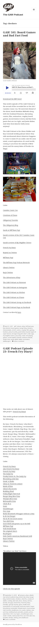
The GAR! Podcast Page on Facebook (16, 307)
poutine (26, 612)
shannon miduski (27, 337)
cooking (9, 601)
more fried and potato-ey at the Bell (16, 524)
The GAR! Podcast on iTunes (13, 297)
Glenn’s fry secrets (10, 489)
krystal (28, 332)
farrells (5, 603)
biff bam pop (30, 326)
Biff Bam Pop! (8, 257)
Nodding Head (8, 491)
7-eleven (18, 326)
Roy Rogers (7, 533)
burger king (23, 328)
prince (31, 612)
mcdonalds (14, 608)
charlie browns (10, 599)
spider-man (6, 339)
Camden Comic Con (10, 210)
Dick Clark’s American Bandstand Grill (17, 536)
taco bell (26, 616)
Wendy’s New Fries (10, 499)
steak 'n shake (7, 616)
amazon (22, 595)
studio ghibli (14, 339)
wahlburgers (7, 341)
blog (16, 597)
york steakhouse (23, 617)
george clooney (13, 604)
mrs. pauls (22, 610)
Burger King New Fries (11, 496)
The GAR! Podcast (13, 14)
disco (20, 601)
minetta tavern (22, 608)
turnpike (5, 617)
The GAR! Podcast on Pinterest (14, 282)
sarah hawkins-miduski (14, 337)
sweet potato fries (17, 616)
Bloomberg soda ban (11, 479)
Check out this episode (11, 589)
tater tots (32, 616)
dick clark (15, 601)
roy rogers (17, 614)
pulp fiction (6, 614)
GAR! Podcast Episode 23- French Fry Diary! (18, 349)
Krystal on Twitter (10, 252)
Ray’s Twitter (8, 272)
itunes (28, 606)
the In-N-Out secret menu (12, 519)
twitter (20, 339)
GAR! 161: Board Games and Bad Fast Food (19, 33)
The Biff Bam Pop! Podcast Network (16, 262)
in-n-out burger (15, 606)
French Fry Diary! (19, 411)
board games (15, 328)
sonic (31, 614)
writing (16, 617)
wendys (11, 617)
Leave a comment (19, 341)
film (28, 330)
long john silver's (22, 334)
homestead (6, 606)
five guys (10, 603)
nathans (28, 610)
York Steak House (9, 529)
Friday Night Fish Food (11, 494)
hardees (5, 332)
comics (19, 330)
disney (25, 601)
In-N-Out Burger (9, 516)
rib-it (11, 614)
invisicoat (23, 606)
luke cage (31, 334)
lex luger (14, 334)
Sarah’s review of (17, 243)
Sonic (5, 506)
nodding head (13, 612)
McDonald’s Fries (9, 501)
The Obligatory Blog (10, 225)
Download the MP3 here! (12, 99)
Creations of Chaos (10, 215)
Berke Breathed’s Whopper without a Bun (18, 514)
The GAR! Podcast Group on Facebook (17, 302)
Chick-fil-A (7, 504)
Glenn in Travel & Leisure (12, 484)
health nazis (26, 604)
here (19, 312)
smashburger (25, 614)
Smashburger (8, 509)
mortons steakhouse (12, 610)
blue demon (6, 328)
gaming (32, 330)
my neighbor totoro (9, 336)
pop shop (18, 336)
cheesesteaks (7, 330)
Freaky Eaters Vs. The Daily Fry (14, 476)
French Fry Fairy (9, 471)
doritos (29, 601)
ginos (20, 604)
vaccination (26, 339)
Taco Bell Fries (8, 521)
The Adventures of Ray (11, 277)
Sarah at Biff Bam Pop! (11, 230)
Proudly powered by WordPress (12, 624)
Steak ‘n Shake (8, 481)
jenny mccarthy (13, 332)
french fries (17, 603)
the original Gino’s (10, 531)
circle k (14, 330)
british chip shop (24, 597)
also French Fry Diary (11, 469)
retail (23, 336)
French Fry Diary (9, 247)
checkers (30, 328)
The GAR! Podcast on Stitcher (14, 292)
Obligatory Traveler (10, 220)
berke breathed (10, 597)
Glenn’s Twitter (9, 267)
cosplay (23, 330)
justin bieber (21, 332)
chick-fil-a (24, 599)
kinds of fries (8, 486)
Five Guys (6, 511)
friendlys (5, 604)
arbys (23, 326)
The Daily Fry (8, 474)
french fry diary (25, 603)
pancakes (20, 612)
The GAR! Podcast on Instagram (15, 287)
